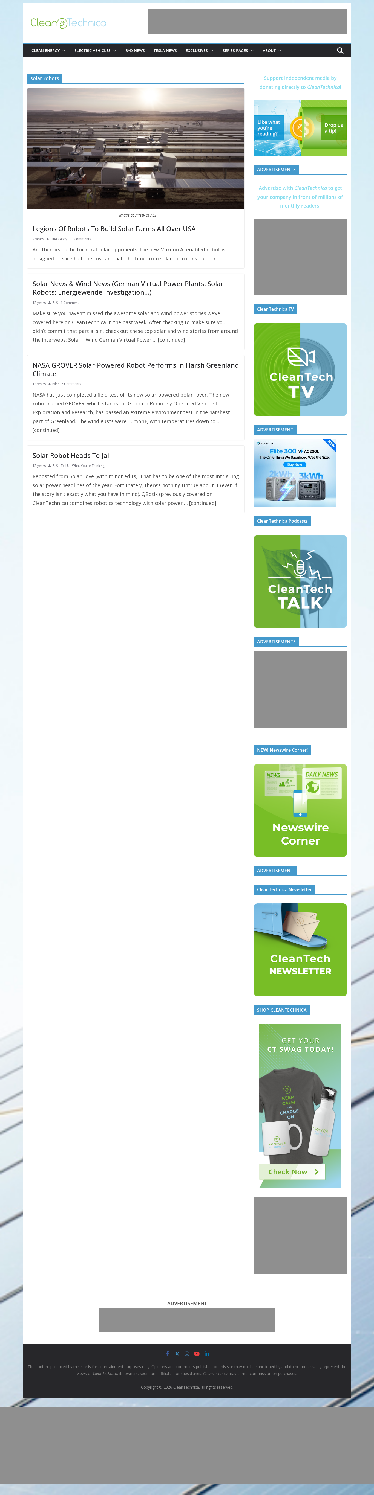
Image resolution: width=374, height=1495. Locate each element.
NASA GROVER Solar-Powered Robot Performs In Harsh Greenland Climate (136, 369)
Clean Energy (45, 50)
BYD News (135, 50)
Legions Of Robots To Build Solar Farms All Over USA (114, 228)
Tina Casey (58, 239)
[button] (63, 50)
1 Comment (70, 302)
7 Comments (71, 384)
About (269, 50)
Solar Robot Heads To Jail (72, 455)
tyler (55, 384)
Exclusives (197, 50)
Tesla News (165, 50)
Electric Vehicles (92, 50)
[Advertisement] (247, 21)
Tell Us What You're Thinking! (83, 465)
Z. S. (55, 302)
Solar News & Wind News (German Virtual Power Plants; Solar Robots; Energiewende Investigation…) (128, 287)
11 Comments (80, 239)
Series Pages (235, 50)
